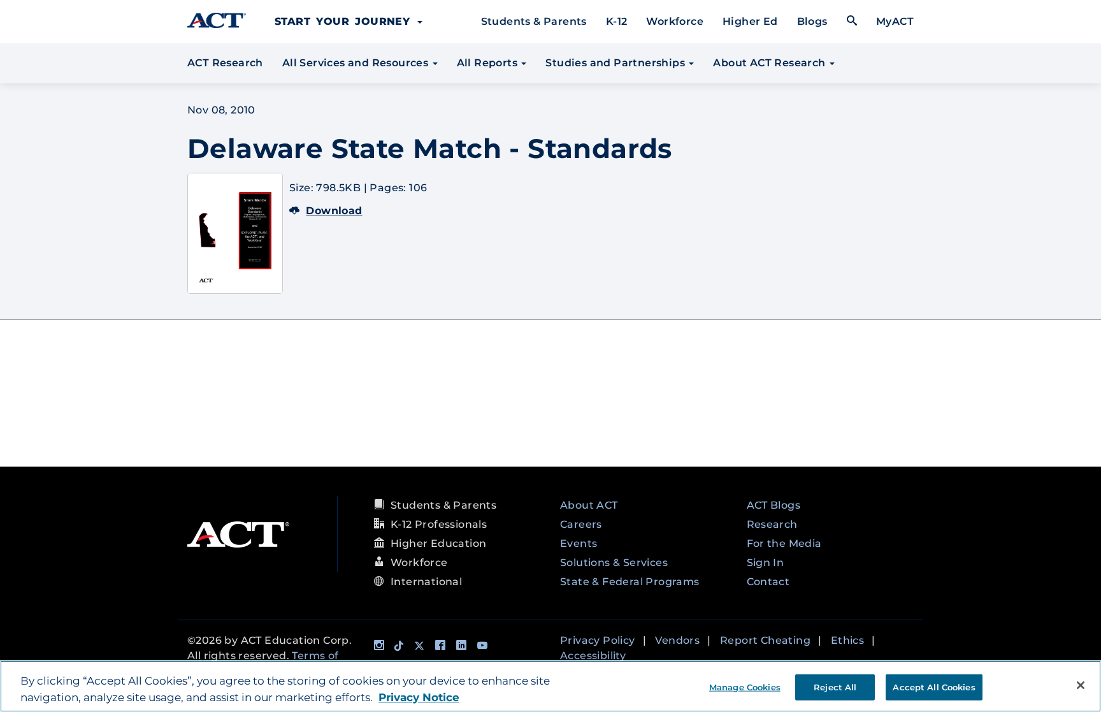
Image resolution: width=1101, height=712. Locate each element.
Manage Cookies (745, 686)
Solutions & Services (614, 562)
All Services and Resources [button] (356, 63)
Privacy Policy (597, 640)
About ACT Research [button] (770, 63)
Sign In (765, 562)
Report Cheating (765, 640)
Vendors (677, 640)
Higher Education (438, 543)
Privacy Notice (418, 697)
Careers (581, 524)
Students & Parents (534, 21)
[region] (550, 686)
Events (578, 543)
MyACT (895, 21)
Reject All (835, 686)
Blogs (812, 21)
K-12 (617, 21)
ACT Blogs (774, 505)
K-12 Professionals (439, 524)
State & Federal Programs (630, 582)
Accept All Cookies (934, 686)
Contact (768, 582)
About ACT (589, 505)
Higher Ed (750, 21)
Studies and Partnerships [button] (616, 63)
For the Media (784, 543)
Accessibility (593, 656)
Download (334, 211)
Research (772, 524)
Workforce (674, 21)
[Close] (1081, 685)
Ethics (847, 640)
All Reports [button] (489, 63)
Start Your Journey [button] (345, 21)
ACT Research (225, 63)
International (426, 582)
